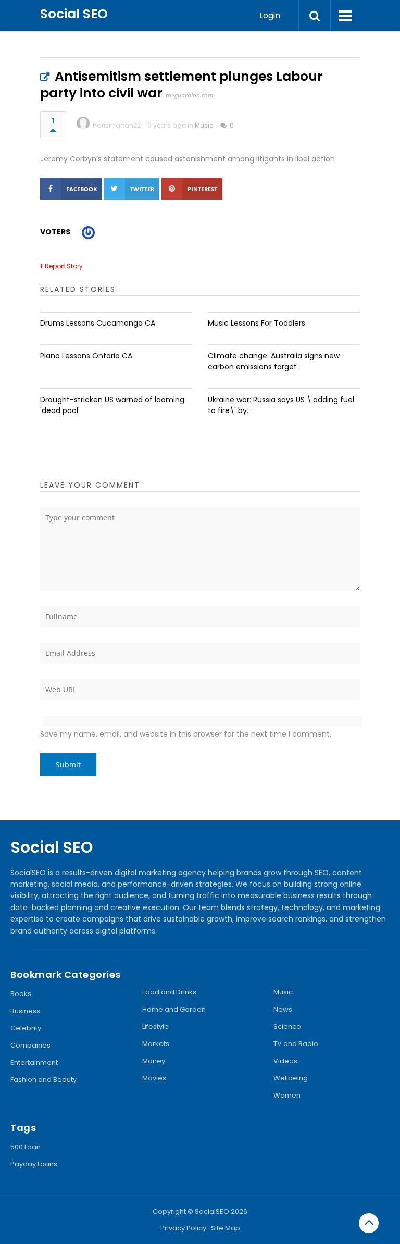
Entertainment (34, 1062)
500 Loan (25, 1147)
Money (153, 1061)
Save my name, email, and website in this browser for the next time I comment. (185, 734)
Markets (155, 1044)
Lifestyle (155, 1026)
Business (25, 1011)
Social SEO (74, 14)
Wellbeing (290, 1078)
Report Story (64, 266)
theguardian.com (189, 95)
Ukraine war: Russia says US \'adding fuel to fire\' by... (281, 405)
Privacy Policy (183, 1228)
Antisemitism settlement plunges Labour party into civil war (181, 84)
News (282, 1009)
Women (287, 1095)
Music (204, 125)
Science (287, 1026)
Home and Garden (174, 1009)
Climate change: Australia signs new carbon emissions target (274, 361)
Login (269, 15)
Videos (285, 1061)
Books (20, 994)
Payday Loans (33, 1164)
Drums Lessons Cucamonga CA (97, 323)
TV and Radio (295, 1044)
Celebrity (25, 1028)
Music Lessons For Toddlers (256, 323)
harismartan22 (117, 125)
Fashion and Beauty (43, 1080)
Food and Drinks (169, 992)
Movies (154, 1078)
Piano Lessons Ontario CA (86, 356)
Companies (30, 1045)
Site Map (225, 1228)
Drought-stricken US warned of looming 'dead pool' (112, 405)
